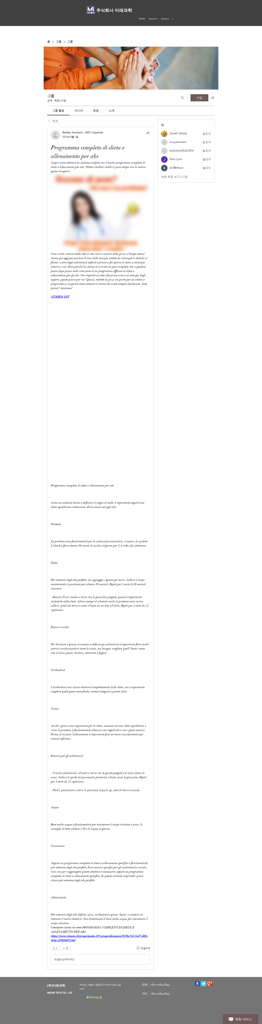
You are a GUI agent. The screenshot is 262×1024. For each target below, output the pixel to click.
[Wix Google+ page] (209, 983)
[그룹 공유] (212, 97)
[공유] (148, 133)
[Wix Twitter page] (203, 983)
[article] (100, 548)
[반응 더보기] (65, 948)
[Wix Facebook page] (197, 983)
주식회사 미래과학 (114, 10)
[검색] (182, 97)
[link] (58, 110)
